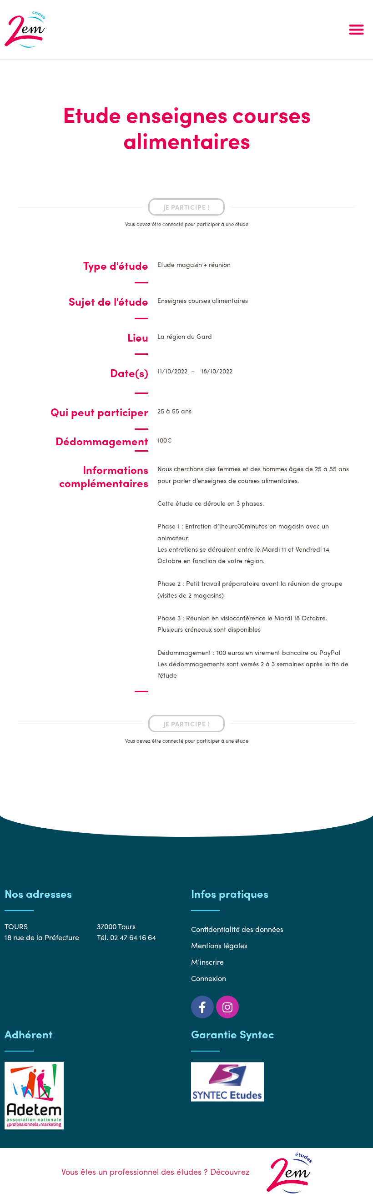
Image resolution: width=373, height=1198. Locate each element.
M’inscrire (207, 961)
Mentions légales (219, 945)
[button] (356, 30)
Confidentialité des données (237, 929)
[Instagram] (227, 1007)
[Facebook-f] (202, 1007)
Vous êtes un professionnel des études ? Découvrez (156, 1171)
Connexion (208, 978)
